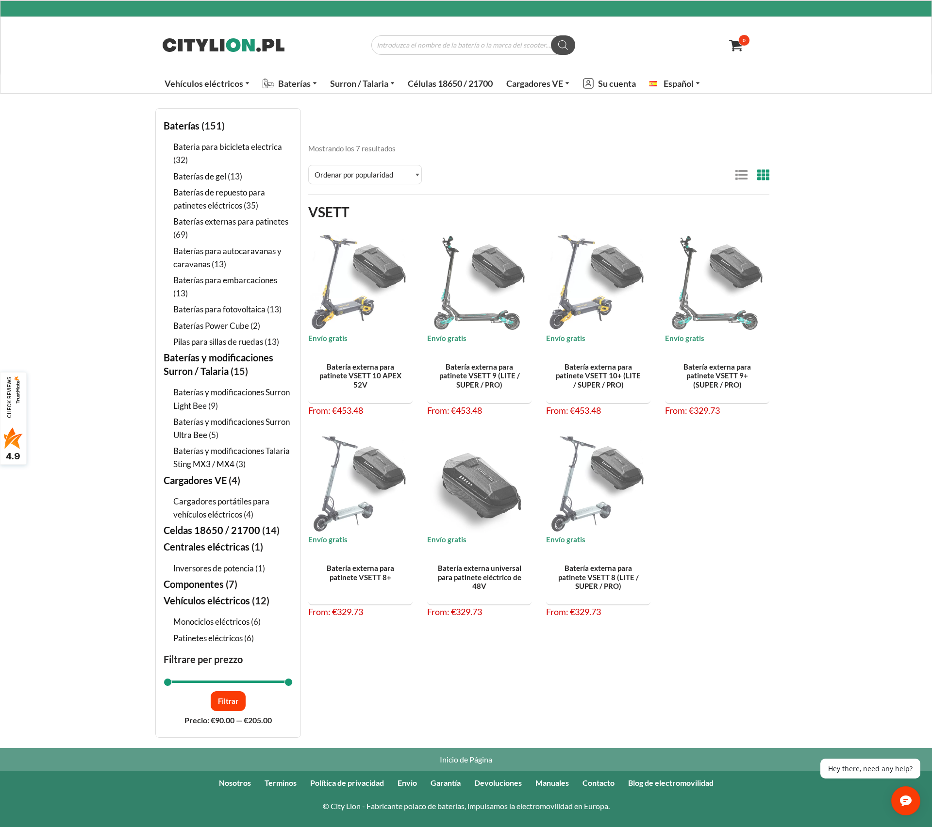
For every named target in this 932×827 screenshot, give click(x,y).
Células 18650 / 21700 (450, 83)
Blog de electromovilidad (671, 782)
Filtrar (228, 701)
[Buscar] (563, 45)
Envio (407, 782)
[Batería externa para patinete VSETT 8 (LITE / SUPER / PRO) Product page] (598, 485)
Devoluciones (498, 782)
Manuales (552, 782)
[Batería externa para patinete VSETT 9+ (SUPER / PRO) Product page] (717, 283)
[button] (247, 83)
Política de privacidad (347, 782)
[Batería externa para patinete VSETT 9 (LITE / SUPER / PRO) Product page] (480, 283)
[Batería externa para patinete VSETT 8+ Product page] (361, 485)
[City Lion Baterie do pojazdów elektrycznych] (223, 45)
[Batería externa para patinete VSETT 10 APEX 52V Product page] (361, 283)
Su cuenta (617, 83)
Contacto (598, 782)
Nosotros (235, 782)
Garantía (446, 782)
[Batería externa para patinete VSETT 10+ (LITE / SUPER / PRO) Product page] (598, 283)
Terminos (281, 782)
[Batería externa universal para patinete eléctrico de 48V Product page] (480, 485)
